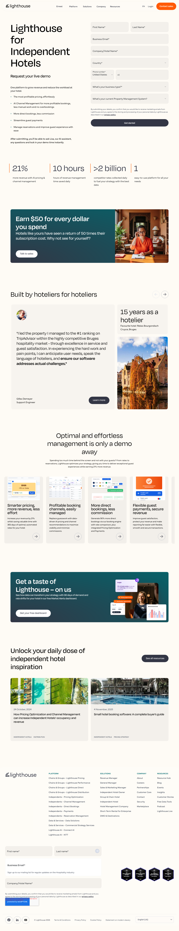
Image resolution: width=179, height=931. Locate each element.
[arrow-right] (165, 294)
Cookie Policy (95, 920)
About (140, 778)
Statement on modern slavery (118, 920)
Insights (161, 792)
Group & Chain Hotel (110, 796)
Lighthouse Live (164, 811)
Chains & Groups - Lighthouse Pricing (67, 778)
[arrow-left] (156, 294)
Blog (159, 782)
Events (160, 787)
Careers (140, 782)
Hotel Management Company (114, 806)
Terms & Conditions (62, 920)
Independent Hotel (109, 801)
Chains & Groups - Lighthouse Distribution (69, 792)
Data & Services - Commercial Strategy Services (71, 825)
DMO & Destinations (110, 815)
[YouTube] (25, 920)
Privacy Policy (80, 920)
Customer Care (144, 792)
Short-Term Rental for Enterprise (115, 811)
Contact (141, 796)
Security (141, 801)
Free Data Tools (164, 801)
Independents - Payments (61, 811)
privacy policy (110, 114)
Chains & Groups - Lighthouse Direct (66, 787)
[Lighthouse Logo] (18, 6)
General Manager (108, 782)
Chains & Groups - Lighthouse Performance (69, 782)
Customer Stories (165, 796)
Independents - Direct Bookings (64, 806)
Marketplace (143, 806)
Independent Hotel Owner (112, 792)
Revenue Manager (108, 778)
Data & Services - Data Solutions (64, 820)
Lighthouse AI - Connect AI (61, 830)
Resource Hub (164, 778)
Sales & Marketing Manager (113, 787)
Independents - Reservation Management (69, 815)
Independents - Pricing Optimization (66, 796)
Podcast (161, 806)
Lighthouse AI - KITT (58, 834)
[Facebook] (9, 920)
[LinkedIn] (17, 920)
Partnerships (143, 787)
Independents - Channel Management (67, 801)
